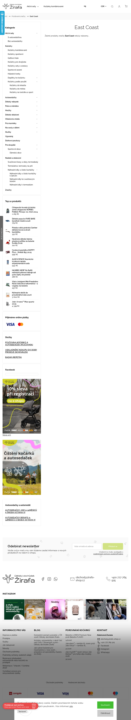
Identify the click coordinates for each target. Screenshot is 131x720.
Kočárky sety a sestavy (18, 66)
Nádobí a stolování (13, 158)
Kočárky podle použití (17, 82)
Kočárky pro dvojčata (17, 62)
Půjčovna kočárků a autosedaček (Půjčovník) (19, 343)
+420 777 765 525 (119, 579)
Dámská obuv (15, 153)
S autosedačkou (14, 37)
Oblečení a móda (12, 119)
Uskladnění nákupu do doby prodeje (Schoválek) (21, 351)
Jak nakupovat (9, 645)
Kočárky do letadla (18, 85)
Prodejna (6, 638)
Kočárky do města (17, 89)
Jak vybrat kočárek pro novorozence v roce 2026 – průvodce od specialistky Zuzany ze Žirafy (48, 651)
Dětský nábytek (12, 102)
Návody (6, 648)
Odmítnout (105, 713)
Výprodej (9, 136)
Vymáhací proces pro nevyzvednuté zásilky (12, 672)
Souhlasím (105, 705)
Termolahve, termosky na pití (20, 166)
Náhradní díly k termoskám (21, 185)
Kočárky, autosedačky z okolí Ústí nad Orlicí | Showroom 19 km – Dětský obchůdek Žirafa (48, 642)
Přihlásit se (112, 546)
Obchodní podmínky (11, 652)
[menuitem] (33, 6)
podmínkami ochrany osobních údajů (108, 554)
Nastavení (22, 711)
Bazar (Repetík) (13, 357)
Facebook (43, 579)
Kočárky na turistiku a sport (21, 92)
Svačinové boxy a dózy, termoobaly (23, 162)
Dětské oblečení (12, 115)
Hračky (8, 110)
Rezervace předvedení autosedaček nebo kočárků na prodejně (15, 660)
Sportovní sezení (15, 70)
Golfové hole (13, 58)
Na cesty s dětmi (12, 128)
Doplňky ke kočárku (16, 78)
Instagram (49, 579)
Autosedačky (11, 97)
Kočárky (8, 46)
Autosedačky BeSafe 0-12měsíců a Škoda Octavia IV (20, 518)
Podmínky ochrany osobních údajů (17, 655)
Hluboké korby (14, 74)
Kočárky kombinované (17, 50)
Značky (8, 190)
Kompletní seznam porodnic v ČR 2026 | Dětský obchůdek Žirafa (48, 636)
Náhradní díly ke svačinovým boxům (22, 180)
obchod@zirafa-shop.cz (85, 579)
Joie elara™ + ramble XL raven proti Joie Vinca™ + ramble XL (80, 644)
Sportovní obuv (14, 149)
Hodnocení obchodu (76, 682)
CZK (103, 6)
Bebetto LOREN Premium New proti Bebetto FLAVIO (78, 636)
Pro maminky (10, 123)
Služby (8, 132)
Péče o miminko (12, 106)
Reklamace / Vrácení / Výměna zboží (16, 667)
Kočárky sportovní (15, 54)
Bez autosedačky (15, 41)
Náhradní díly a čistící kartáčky (21, 170)
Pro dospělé (10, 145)
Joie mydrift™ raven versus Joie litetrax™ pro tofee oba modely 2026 (79, 654)
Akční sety (9, 33)
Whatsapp (56, 579)
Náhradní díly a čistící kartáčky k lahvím (23, 175)
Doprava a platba (10, 635)
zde (71, 706)
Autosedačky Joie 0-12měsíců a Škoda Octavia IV (21, 511)
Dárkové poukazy (12, 141)
